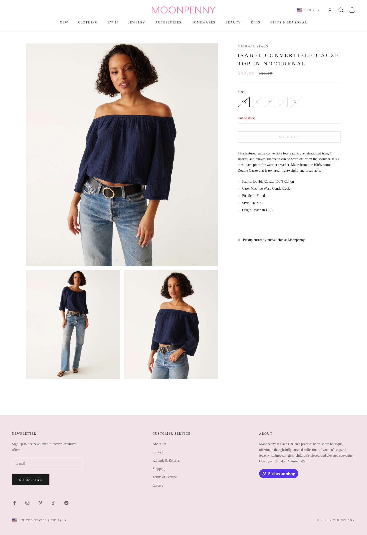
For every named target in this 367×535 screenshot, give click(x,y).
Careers (158, 485)
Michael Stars (253, 46)
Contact (158, 452)
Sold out (289, 137)
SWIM (113, 22)
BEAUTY (233, 22)
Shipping (159, 469)
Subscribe (30, 480)
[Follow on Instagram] (27, 502)
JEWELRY (136, 22)
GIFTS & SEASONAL (288, 22)
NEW (64, 22)
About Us (159, 444)
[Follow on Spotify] (66, 502)
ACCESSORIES (168, 22)
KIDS (255, 22)
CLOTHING (88, 22)
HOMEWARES (203, 22)
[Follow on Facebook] (14, 502)
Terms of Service (165, 477)
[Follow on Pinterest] (40, 502)
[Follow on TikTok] (53, 502)
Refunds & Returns (166, 460)
